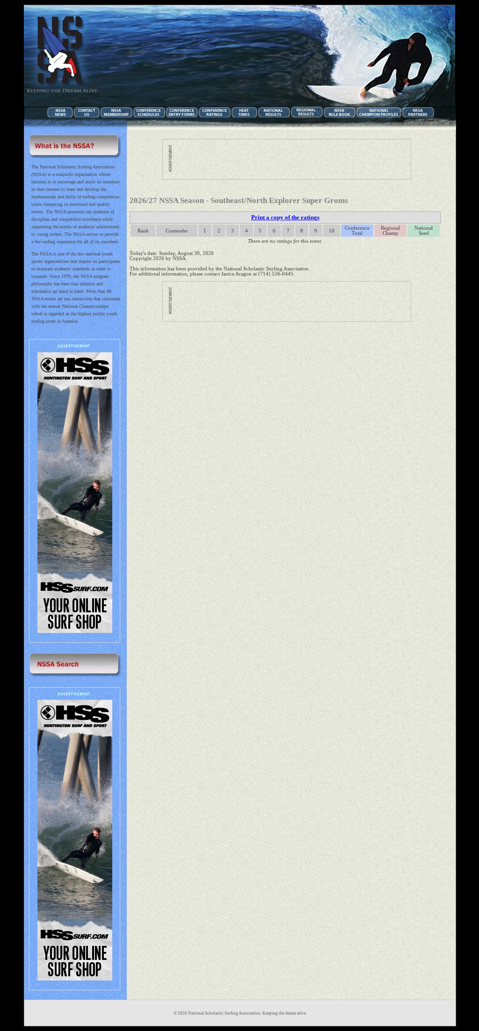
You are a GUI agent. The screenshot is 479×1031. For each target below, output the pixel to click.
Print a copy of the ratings (285, 217)
